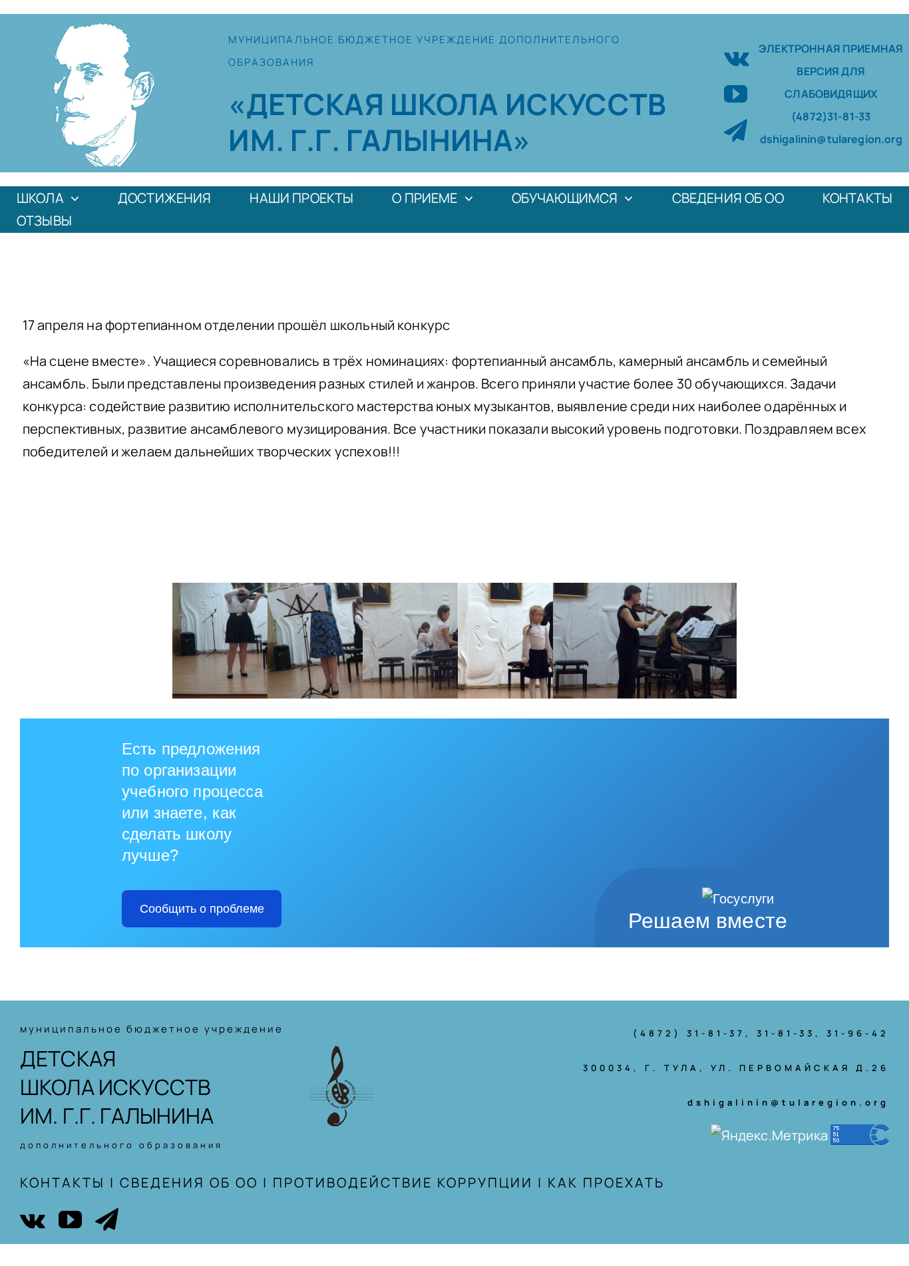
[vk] (736, 57)
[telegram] (735, 130)
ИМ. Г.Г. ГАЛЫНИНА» (379, 140)
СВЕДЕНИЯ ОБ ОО (189, 1182)
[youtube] (735, 93)
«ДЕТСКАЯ (308, 104)
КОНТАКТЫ (62, 1182)
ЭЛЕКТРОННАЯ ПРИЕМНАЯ (831, 48)
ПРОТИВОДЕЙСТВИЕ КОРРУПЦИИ (403, 1182)
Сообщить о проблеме (202, 908)
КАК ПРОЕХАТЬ (606, 1182)
